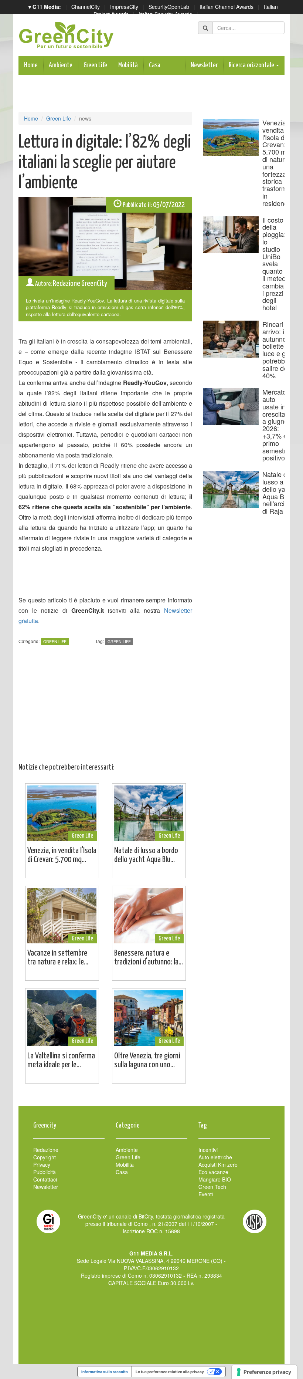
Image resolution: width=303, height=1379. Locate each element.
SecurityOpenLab (169, 6)
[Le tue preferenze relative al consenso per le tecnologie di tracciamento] (264, 1372)
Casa (154, 65)
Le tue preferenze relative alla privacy (170, 1371)
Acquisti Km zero (218, 1164)
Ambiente (60, 65)
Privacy (41, 1164)
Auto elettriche (215, 1157)
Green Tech (212, 1186)
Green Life (95, 65)
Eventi (205, 1194)
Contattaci (45, 1179)
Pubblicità (44, 1172)
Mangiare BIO (214, 1179)
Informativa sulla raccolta (104, 1371)
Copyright (44, 1157)
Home (31, 65)
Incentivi (208, 1149)
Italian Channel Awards (226, 6)
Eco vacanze (213, 1172)
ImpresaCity (124, 6)
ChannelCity (85, 6)
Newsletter (204, 65)
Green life (119, 641)
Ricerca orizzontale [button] (252, 65)
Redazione (45, 1149)
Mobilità (128, 65)
